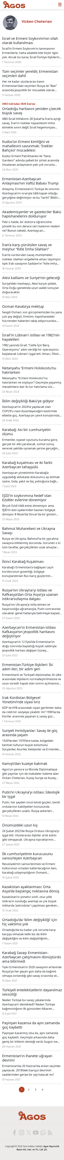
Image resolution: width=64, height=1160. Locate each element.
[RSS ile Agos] (49, 1132)
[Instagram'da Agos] (21, 1132)
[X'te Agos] (28, 1132)
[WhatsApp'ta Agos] (42, 1132)
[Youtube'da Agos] (35, 1132)
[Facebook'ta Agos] (14, 1132)
